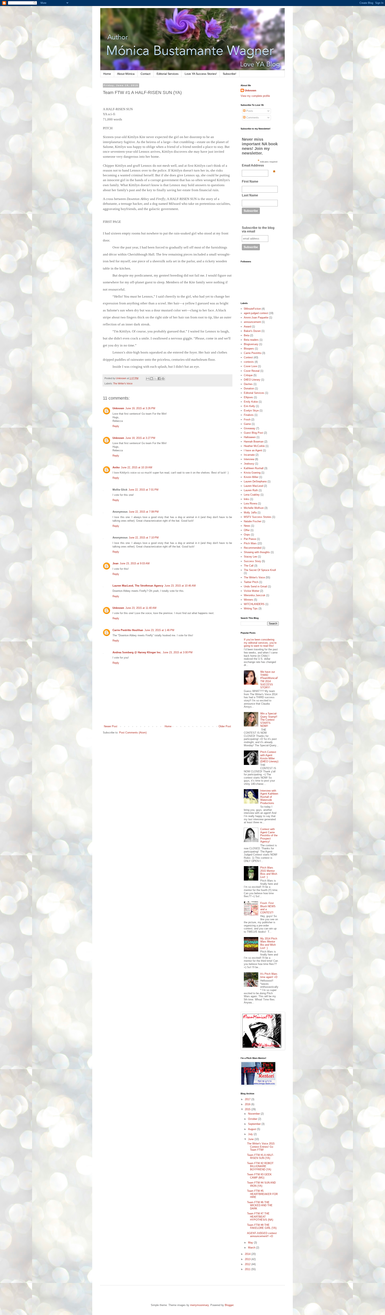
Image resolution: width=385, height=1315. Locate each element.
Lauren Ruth (251, 490)
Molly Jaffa (250, 512)
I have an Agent (253, 450)
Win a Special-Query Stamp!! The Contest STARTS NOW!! (268, 719)
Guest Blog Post (253, 432)
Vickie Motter (251, 590)
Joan (115, 563)
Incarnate (249, 454)
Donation (249, 388)
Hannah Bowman (253, 441)
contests (249, 361)
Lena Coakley (252, 494)
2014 (248, 1253)
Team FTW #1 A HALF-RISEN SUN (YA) (260, 1156)
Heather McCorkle (254, 445)
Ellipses (248, 397)
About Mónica (126, 73)
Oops (247, 534)
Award (247, 326)
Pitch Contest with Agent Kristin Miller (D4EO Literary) (269, 756)
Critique (248, 375)
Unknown (118, 408)
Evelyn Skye (251, 410)
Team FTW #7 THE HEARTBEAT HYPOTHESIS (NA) (260, 1216)
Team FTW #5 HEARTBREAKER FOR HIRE (262, 1194)
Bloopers (249, 348)
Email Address (258, 166)
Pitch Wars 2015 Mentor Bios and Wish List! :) (268, 872)
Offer (247, 530)
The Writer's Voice (123, 383)
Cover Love (250, 366)
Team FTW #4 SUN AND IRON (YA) (261, 1184)
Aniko (116, 467)
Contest (248, 357)
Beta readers (251, 339)
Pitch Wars (250, 543)
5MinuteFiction (252, 308)
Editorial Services (167, 73)
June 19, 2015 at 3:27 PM (140, 437)
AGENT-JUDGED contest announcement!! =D (262, 1235)
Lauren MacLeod (253, 485)
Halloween (250, 437)
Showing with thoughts (257, 552)
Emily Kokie (251, 401)
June (251, 1139)
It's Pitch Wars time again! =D (268, 975)
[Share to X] (155, 379)
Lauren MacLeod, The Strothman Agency (137, 585)
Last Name (250, 195)
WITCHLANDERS (254, 604)
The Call (248, 565)
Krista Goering (252, 472)
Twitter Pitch (251, 582)
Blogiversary (251, 344)
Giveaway (249, 428)
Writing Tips (251, 608)
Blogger (229, 1305)
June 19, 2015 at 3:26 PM (140, 408)
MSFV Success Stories (257, 516)
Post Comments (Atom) (133, 732)
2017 (248, 1099)
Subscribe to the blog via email (258, 229)
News (247, 525)
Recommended (252, 547)
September (254, 1123)
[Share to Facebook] (159, 379)
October (253, 1118)
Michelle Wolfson (254, 507)
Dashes (248, 384)
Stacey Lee (250, 556)
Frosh (247, 419)
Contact (145, 73)
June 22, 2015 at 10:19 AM (136, 467)
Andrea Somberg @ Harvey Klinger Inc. (136, 652)
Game (247, 423)
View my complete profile (255, 95)
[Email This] (148, 379)
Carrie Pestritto (252, 353)
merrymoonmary (199, 1305)
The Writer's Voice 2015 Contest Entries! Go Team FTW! (261, 1146)
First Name (250, 181)
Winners (248, 599)
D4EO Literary (252, 379)
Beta (246, 335)
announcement (252, 321)
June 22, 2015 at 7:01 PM (143, 489)
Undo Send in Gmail (255, 586)
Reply (115, 426)
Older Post (225, 726)
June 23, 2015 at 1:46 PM (159, 630)
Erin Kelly (249, 406)
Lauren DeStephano (255, 481)
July (251, 1134)
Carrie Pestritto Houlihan (127, 630)
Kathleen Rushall (253, 468)
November (254, 1113)
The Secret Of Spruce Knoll (260, 570)
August (252, 1129)
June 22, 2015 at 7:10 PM (144, 537)
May (251, 1242)
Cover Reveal (251, 370)
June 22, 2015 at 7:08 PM (144, 511)
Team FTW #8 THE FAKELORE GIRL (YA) (262, 1226)
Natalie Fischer (252, 521)
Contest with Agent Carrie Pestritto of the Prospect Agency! (269, 835)
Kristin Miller (251, 477)
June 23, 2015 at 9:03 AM (135, 563)
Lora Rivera (250, 503)
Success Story (252, 561)
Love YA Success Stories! (201, 73)
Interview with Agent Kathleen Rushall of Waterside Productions (269, 797)
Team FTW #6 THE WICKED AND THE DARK (260, 1205)
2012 (248, 1264)
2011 (248, 1269)
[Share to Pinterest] (163, 379)
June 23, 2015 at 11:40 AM (140, 607)
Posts (249, 110)
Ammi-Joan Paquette (256, 317)
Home (107, 73)
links (246, 499)
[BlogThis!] (152, 379)
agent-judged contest (256, 313)
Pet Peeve (250, 538)
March (252, 1247)
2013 (248, 1259)
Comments (252, 117)
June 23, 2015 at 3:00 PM (177, 652)
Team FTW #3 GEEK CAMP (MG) (259, 1176)
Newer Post (110, 726)
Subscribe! (229, 73)
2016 (248, 1104)
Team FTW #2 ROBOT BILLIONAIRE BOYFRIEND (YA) (260, 1166)
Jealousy (249, 463)
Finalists (249, 414)
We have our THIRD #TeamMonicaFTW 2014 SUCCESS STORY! (269, 679)
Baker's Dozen (252, 330)
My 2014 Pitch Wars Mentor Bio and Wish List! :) (268, 943)
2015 (248, 1109)
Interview (249, 459)
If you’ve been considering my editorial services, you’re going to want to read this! (260, 642)
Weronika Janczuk (254, 595)
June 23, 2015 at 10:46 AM (180, 585)
